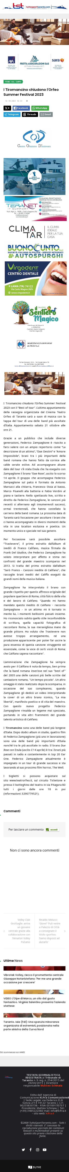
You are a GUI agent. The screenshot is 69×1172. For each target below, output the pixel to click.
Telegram (13, 114)
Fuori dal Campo (13, 82)
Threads (31, 114)
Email (48, 114)
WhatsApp (41, 108)
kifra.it (50, 1113)
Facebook (22, 108)
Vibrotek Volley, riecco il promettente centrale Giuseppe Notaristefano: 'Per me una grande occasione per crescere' (34, 978)
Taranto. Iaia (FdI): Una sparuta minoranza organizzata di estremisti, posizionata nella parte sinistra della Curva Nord (31, 1025)
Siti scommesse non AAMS (12, 1052)
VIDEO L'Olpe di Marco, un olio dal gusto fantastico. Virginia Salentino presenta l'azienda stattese (34, 1002)
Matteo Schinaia (51, 1085)
